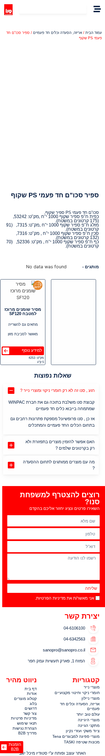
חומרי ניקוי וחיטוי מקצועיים (77, 692)
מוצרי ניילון (90, 698)
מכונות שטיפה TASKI (82, 742)
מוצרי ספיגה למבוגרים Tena (76, 736)
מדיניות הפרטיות (51, 598)
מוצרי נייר (92, 687)
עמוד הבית (93, 33)
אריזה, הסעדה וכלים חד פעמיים (57, 33)
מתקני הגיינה (89, 725)
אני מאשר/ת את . (64, 598)
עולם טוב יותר (88, 714)
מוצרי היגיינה (89, 720)
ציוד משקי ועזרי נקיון (83, 731)
